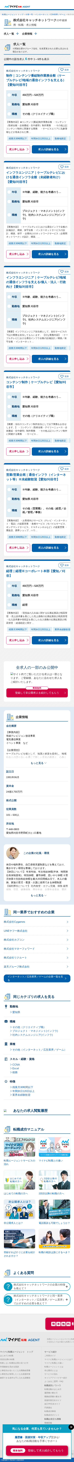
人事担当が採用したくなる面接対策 (15, 1374)
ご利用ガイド (50, 1356)
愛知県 (16, 1012)
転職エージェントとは (53, 1367)
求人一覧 (9, 33)
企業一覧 (29, 14)
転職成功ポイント (52, 1415)
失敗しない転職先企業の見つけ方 (14, 1363)
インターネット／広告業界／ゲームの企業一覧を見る (35, 978)
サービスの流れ (51, 1374)
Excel (15, 1068)
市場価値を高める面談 (9, 1367)
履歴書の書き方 (51, 1393)
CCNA (16, 1064)
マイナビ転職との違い (53, 1363)
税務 (15, 1072)
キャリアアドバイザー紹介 (55, 1378)
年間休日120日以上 (23, 1091)
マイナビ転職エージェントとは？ (58, 1359)
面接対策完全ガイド (52, 1400)
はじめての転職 (6, 1356)
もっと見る (37, 763)
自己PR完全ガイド (52, 1404)
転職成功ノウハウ (52, 1385)
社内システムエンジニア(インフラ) (32, 1034)
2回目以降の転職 (7, 1359)
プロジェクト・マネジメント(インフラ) (35, 1030)
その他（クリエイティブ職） (29, 1027)
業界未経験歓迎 (21, 1094)
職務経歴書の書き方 (52, 1396)
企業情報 (27, 33)
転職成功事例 (50, 1411)
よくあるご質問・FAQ (53, 1381)
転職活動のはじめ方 (52, 1389)
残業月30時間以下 (22, 1087)
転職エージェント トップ (12, 14)
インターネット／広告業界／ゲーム (50, 14)
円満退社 (48, 1408)
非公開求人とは (51, 1370)
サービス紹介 (50, 1352)
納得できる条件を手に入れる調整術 (15, 1378)
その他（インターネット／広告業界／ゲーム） (39, 1049)
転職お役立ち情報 (52, 1419)
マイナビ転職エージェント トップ (16, 1352)
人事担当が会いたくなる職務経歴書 (15, 1370)
